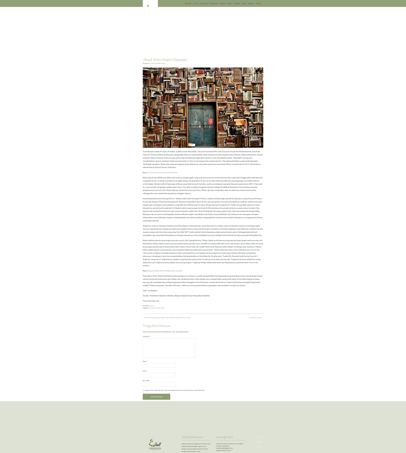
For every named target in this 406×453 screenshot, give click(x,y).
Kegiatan (214, 3)
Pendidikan (204, 3)
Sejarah (251, 3)
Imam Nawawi (156, 308)
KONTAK (259, 442)
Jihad (163, 308)
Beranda (188, 3)
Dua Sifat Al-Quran (256, 317)
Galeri (229, 3)
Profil (195, 3)
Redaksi (162, 63)
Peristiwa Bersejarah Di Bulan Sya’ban (162, 172)
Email (145, 371)
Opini (244, 3)
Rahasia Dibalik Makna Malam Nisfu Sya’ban (165, 271)
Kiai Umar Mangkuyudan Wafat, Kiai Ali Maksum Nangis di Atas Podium (167, 317)
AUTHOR (259, 447)
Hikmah (237, 3)
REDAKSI (259, 437)
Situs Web (146, 380)
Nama (145, 361)
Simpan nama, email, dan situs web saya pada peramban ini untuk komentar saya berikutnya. (175, 390)
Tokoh (258, 3)
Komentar (146, 336)
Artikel (222, 3)
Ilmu (149, 308)
